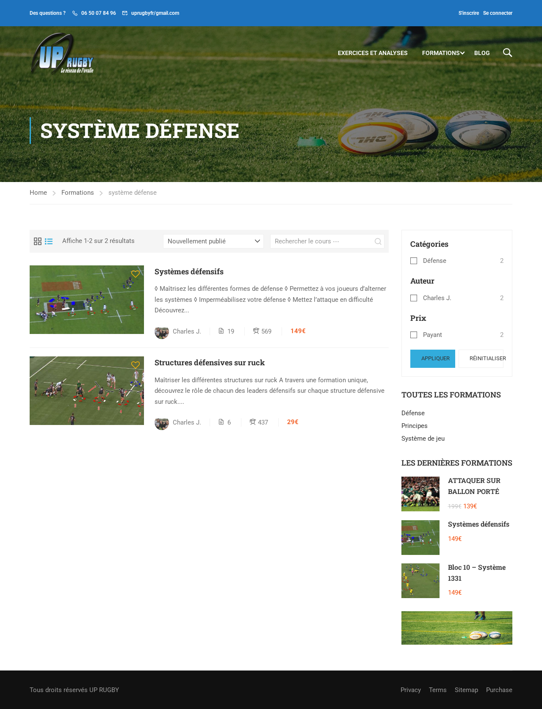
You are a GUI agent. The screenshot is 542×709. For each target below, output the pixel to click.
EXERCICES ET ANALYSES (373, 53)
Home (38, 192)
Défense (434, 261)
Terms (438, 690)
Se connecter (497, 13)
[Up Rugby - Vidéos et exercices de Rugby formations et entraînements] (62, 52)
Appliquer (435, 358)
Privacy (411, 690)
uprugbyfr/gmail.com (155, 13)
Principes (414, 426)
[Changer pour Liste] (49, 241)
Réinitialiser (486, 358)
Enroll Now (87, 299)
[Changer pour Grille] (37, 241)
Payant (432, 335)
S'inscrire (469, 13)
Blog (482, 53)
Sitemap (466, 690)
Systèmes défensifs (189, 271)
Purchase (499, 690)
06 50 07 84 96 (98, 13)
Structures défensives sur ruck (210, 362)
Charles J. (437, 298)
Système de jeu (423, 438)
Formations (441, 53)
